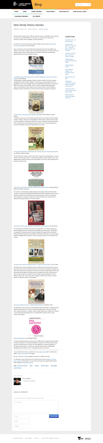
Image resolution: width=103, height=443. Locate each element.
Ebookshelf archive (28, 362)
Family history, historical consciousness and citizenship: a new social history (32, 226)
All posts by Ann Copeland (29, 380)
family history (45, 365)
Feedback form (17, 438)
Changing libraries (21, 16)
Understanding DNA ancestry (20, 338)
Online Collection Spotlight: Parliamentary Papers (70, 61)
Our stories (50, 11)
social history (17, 368)
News (25, 11)
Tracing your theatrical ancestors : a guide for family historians (28, 304)
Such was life (63, 11)
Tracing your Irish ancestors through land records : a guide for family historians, (32, 264)
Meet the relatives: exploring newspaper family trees (70, 96)
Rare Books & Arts (79, 11)
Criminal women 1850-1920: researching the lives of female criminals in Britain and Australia (35, 151)
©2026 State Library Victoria (50, 438)
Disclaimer (28, 438)
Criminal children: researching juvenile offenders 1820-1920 (27, 114)
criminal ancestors (22, 365)
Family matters (36, 11)
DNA (31, 365)
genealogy (54, 365)
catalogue (26, 356)
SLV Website (36, 16)
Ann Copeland (33, 29)
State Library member (41, 351)
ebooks (37, 365)
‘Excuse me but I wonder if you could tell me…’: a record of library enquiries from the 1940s (70, 47)
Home (16, 11)
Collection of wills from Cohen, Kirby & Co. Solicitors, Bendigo (70, 55)
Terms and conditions (23, 353)
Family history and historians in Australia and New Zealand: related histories (31, 187)
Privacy (36, 438)
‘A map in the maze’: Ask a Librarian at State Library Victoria (70, 90)
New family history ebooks (29, 25)
